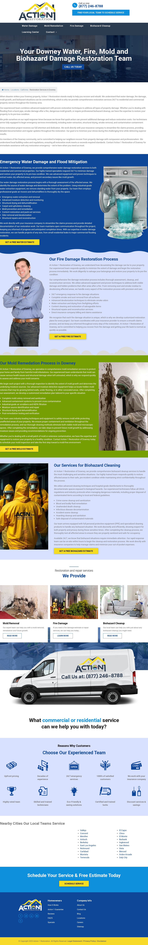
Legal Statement (74, 941)
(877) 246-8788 (91, 6)
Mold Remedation (53, 26)
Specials (51, 922)
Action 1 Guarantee (55, 909)
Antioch (83, 839)
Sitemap (80, 926)
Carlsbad (84, 851)
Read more (62, 636)
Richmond (84, 848)
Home (6, 90)
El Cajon (123, 830)
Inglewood (124, 842)
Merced (122, 851)
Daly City (123, 857)
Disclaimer (101, 941)
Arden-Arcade (125, 854)
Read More (112, 636)
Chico (121, 833)
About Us (80, 905)
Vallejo (83, 830)
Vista (121, 848)
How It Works (53, 905)
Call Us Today (73, 66)
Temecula (84, 857)
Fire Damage (76, 26)
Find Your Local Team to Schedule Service (101, 12)
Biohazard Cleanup (100, 26)
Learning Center (30, 32)
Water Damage (29, 26)
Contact (50, 32)
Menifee (84, 836)
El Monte (123, 836)
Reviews (51, 913)
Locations (81, 918)
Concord (84, 833)
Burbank (123, 839)
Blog (79, 913)
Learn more (13, 636)
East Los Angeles (88, 845)
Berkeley (84, 842)
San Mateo (124, 845)
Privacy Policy (89, 941)
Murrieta (84, 854)
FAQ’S (50, 918)
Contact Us (81, 909)
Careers (80, 922)
